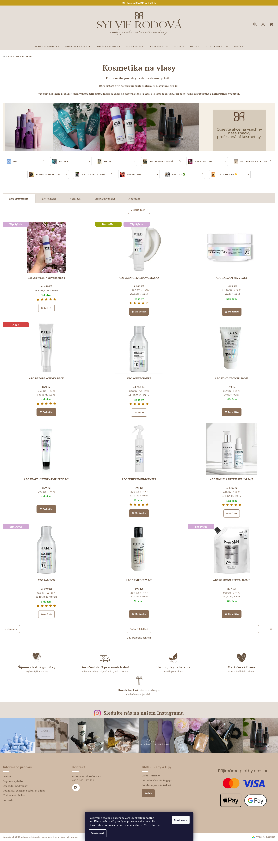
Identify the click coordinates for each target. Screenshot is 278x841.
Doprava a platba (13, 781)
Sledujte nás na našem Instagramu (144, 713)
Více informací (153, 825)
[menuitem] (47, 46)
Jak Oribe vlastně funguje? (157, 780)
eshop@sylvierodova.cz (86, 776)
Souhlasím (180, 820)
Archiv (148, 793)
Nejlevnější (49, 198)
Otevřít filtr (138, 209)
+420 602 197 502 (83, 780)
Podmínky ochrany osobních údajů (24, 790)
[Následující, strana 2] (262, 629)
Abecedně (134, 198)
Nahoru (12, 628)
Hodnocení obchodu (15, 795)
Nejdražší (75, 198)
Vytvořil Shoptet (265, 836)
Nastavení (97, 833)
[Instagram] (76, 787)
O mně (7, 776)
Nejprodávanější (105, 198)
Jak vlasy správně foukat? (156, 785)
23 (271, 628)
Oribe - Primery (151, 775)
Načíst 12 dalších (139, 628)
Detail (44, 308)
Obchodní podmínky (15, 786)
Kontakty (8, 800)
